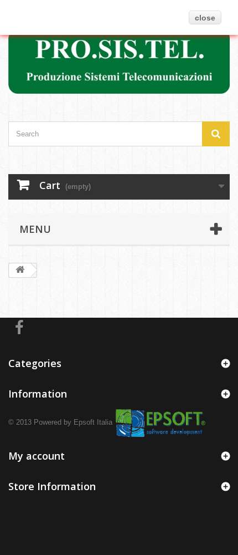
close (205, 17)
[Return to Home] (19, 270)
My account (36, 455)
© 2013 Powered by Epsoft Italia (60, 421)
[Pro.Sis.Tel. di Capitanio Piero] (119, 61)
